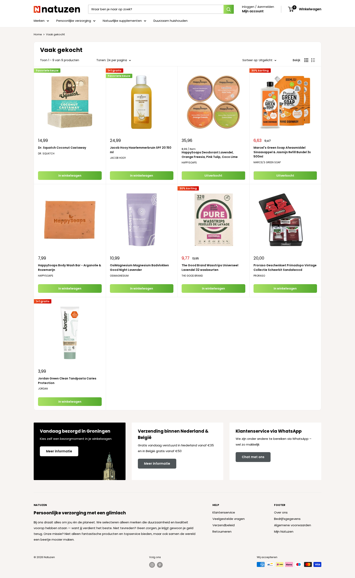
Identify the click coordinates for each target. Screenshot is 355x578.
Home (38, 34)
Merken (39, 20)
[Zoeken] (229, 9)
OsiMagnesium (119, 275)
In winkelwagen (69, 176)
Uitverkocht (213, 176)
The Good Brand (192, 275)
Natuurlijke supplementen (122, 20)
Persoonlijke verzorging (73, 20)
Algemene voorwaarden (292, 525)
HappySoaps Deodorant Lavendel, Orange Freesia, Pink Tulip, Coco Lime (210, 154)
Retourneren (222, 531)
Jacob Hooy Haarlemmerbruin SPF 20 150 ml (140, 150)
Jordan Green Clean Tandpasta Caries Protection (67, 380)
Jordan (43, 388)
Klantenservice (223, 512)
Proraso (259, 275)
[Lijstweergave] (313, 60)
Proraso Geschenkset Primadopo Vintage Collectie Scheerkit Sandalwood (285, 267)
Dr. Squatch (46, 153)
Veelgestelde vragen (228, 519)
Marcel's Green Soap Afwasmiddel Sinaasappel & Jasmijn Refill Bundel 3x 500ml (282, 152)
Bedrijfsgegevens (287, 519)
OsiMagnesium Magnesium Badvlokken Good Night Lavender (139, 267)
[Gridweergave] (306, 60)
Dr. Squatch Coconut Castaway (62, 148)
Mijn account (253, 11)
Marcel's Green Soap (267, 162)
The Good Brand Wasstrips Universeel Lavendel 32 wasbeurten (210, 267)
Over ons (281, 512)
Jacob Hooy (118, 158)
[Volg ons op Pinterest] (160, 565)
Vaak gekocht (55, 34)
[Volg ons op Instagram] (152, 565)
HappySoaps (189, 162)
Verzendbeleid (223, 525)
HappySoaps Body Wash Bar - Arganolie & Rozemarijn (69, 267)
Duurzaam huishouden (170, 20)
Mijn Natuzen (283, 531)
